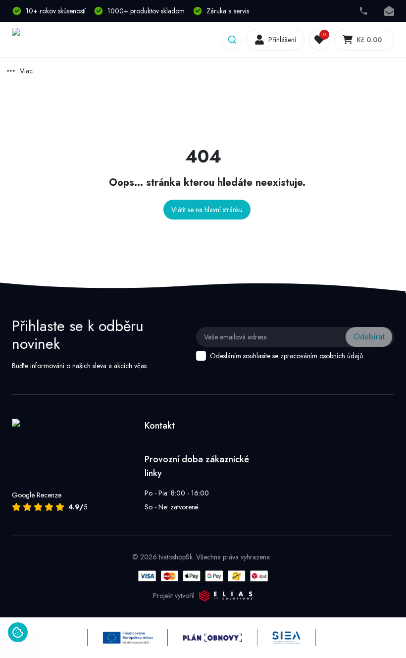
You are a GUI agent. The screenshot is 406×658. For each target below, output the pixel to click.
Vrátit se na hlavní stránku (207, 210)
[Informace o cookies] (18, 632)
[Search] (232, 40)
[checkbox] (201, 356)
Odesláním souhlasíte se (287, 356)
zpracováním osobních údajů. (322, 356)
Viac (26, 71)
